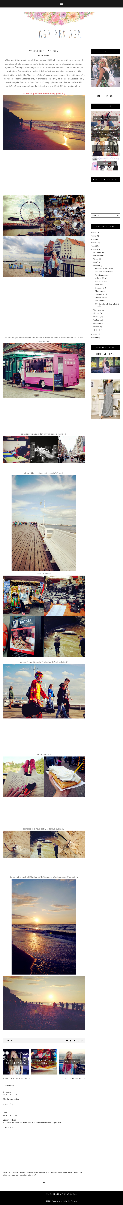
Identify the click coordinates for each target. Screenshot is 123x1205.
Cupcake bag (105, 354)
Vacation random (102, 275)
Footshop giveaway (105, 118)
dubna (97, 320)
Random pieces (101, 297)
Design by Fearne (69, 1201)
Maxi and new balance (17, 1078)
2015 (94, 246)
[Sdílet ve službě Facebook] (70, 1040)
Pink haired (71, 1062)
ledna (96, 330)
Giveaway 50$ (105, 163)
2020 (94, 232)
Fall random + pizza (44, 1061)
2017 (94, 239)
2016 (94, 242)
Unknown (7, 1092)
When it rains (100, 291)
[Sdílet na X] (67, 1040)
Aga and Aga (57, 1201)
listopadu (98, 255)
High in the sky (101, 281)
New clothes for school (104, 268)
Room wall (99, 284)
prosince (98, 252)
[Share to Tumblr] (78, 1040)
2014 (94, 249)
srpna (96, 265)
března (97, 323)
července (98, 310)
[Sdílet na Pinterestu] (74, 1040)
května (97, 316)
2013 (94, 334)
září (96, 262)
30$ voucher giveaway (105, 148)
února (96, 326)
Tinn (5, 1112)
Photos (11, 1040)
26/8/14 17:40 (10, 1115)
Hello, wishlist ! (74, 1078)
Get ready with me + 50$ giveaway (16, 1061)
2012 (94, 337)
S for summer (100, 300)
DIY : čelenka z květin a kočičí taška (107, 305)
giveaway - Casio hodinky (105, 133)
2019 (94, 236)
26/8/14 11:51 (10, 1095)
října (96, 259)
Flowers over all (101, 294)
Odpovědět (9, 1104)
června (97, 313)
